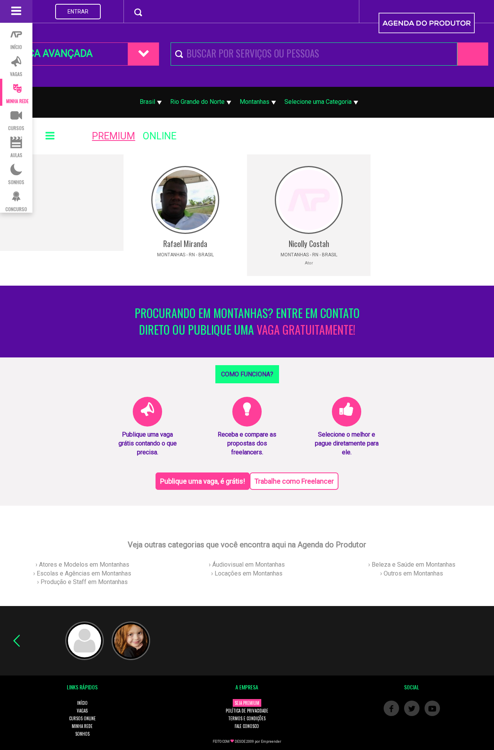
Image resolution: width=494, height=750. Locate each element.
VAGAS (82, 711)
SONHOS (82, 734)
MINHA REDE (82, 726)
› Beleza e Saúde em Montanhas (411, 564)
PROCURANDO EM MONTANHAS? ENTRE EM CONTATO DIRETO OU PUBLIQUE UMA (247, 321)
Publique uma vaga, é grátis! (202, 481)
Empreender (271, 741)
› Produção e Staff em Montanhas (82, 582)
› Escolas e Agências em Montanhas (82, 573)
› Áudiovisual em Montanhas (247, 564)
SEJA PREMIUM (247, 703)
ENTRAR (78, 11)
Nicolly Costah (309, 243)
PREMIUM (113, 136)
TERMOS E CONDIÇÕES (247, 718)
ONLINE (159, 136)
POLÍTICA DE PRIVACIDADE (247, 711)
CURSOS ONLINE (82, 718)
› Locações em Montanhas (247, 573)
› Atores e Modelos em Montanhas (82, 564)
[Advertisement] (62, 202)
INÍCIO (82, 703)
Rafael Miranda (185, 243)
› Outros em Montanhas (411, 573)
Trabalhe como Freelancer (294, 481)
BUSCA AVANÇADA (51, 53)
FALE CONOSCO (247, 726)
